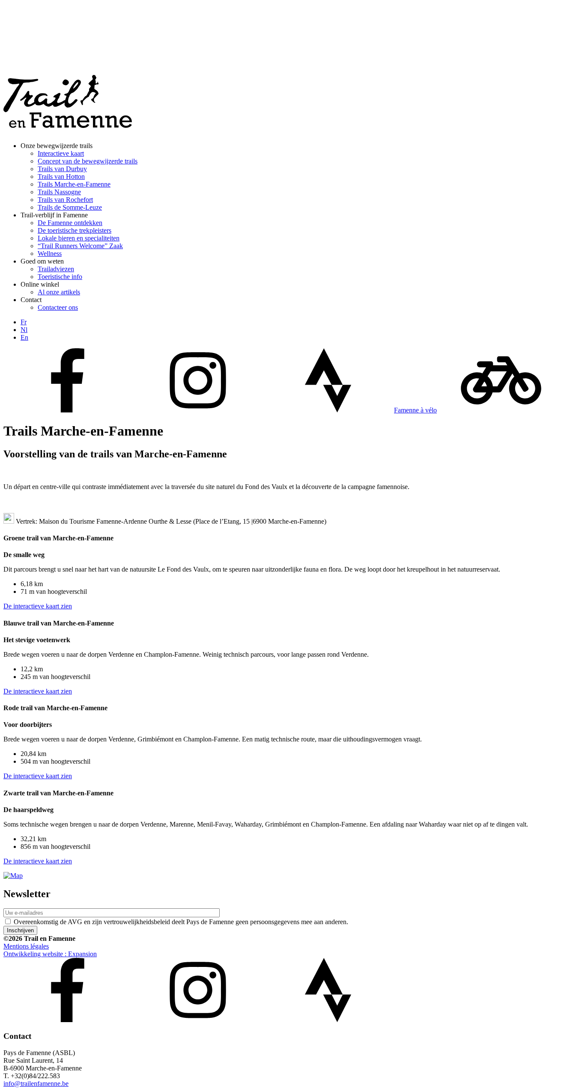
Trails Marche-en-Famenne (74, 184)
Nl (24, 329)
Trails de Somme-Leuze (70, 207)
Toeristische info (60, 276)
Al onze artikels (59, 292)
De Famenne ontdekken (70, 222)
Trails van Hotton (61, 176)
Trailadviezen (56, 269)
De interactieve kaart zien (37, 606)
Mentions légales (26, 946)
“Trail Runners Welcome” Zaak (80, 245)
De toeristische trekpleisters (74, 230)
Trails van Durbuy (62, 168)
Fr (24, 322)
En (24, 337)
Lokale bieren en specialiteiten (78, 238)
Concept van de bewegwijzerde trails (87, 161)
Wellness (50, 253)
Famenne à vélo (415, 410)
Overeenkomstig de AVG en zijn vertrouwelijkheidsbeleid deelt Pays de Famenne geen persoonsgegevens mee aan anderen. (181, 921)
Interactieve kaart (61, 153)
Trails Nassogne (59, 192)
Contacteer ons (58, 307)
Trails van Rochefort (65, 199)
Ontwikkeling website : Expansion (50, 954)
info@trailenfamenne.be (36, 1083)
